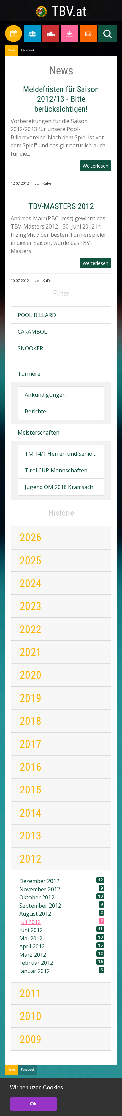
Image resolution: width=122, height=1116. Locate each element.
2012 (30, 858)
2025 (30, 560)
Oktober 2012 (61, 897)
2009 (30, 1039)
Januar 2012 (61, 971)
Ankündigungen (45, 394)
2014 (30, 812)
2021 (30, 652)
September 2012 (61, 905)
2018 (30, 720)
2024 (30, 583)
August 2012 (61, 913)
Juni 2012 (61, 930)
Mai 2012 (61, 938)
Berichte (35, 411)
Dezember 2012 (61, 881)
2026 (30, 537)
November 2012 (61, 889)
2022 (30, 629)
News (12, 50)
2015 (30, 789)
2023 (30, 606)
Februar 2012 (61, 962)
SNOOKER (30, 348)
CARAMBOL (32, 331)
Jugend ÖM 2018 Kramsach (59, 487)
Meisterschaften (38, 432)
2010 (30, 1016)
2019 (30, 698)
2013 (30, 835)
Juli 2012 (61, 922)
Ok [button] (33, 1103)
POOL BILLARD (37, 315)
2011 (30, 993)
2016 (30, 766)
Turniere (29, 373)
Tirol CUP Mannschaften (56, 470)
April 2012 (61, 946)
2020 (30, 675)
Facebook (28, 50)
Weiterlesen (95, 165)
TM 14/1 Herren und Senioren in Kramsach (61, 453)
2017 (30, 744)
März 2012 (61, 954)
